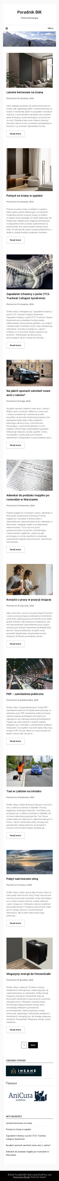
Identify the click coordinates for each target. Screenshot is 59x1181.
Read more (15, 133)
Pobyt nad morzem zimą (22, 878)
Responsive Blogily (21, 1177)
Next (33, 1045)
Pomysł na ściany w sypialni (24, 195)
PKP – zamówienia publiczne (25, 694)
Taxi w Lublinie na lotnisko (23, 791)
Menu (50, 28)
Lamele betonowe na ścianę (24, 92)
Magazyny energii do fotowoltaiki (28, 974)
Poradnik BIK (29, 12)
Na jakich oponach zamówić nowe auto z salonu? (28, 1145)
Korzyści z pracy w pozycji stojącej (28, 599)
